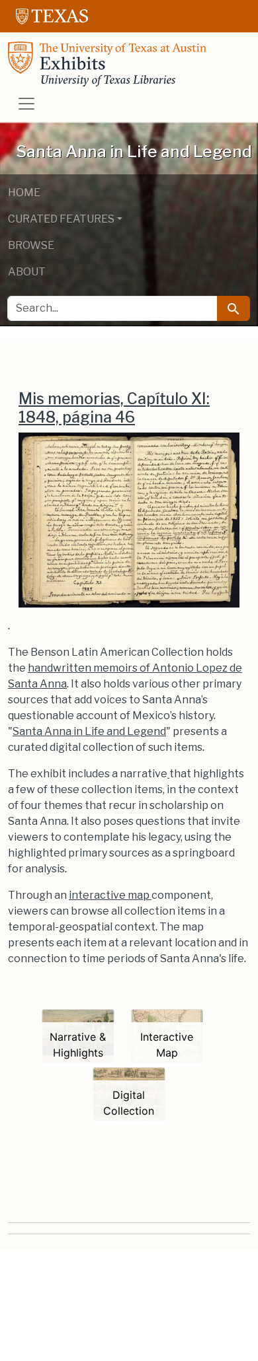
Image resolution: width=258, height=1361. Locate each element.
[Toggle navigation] (26, 103)
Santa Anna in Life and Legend (89, 731)
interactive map (110, 895)
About (27, 271)
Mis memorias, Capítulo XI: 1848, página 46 (114, 408)
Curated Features (61, 219)
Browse (31, 245)
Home (24, 192)
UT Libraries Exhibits (107, 64)
